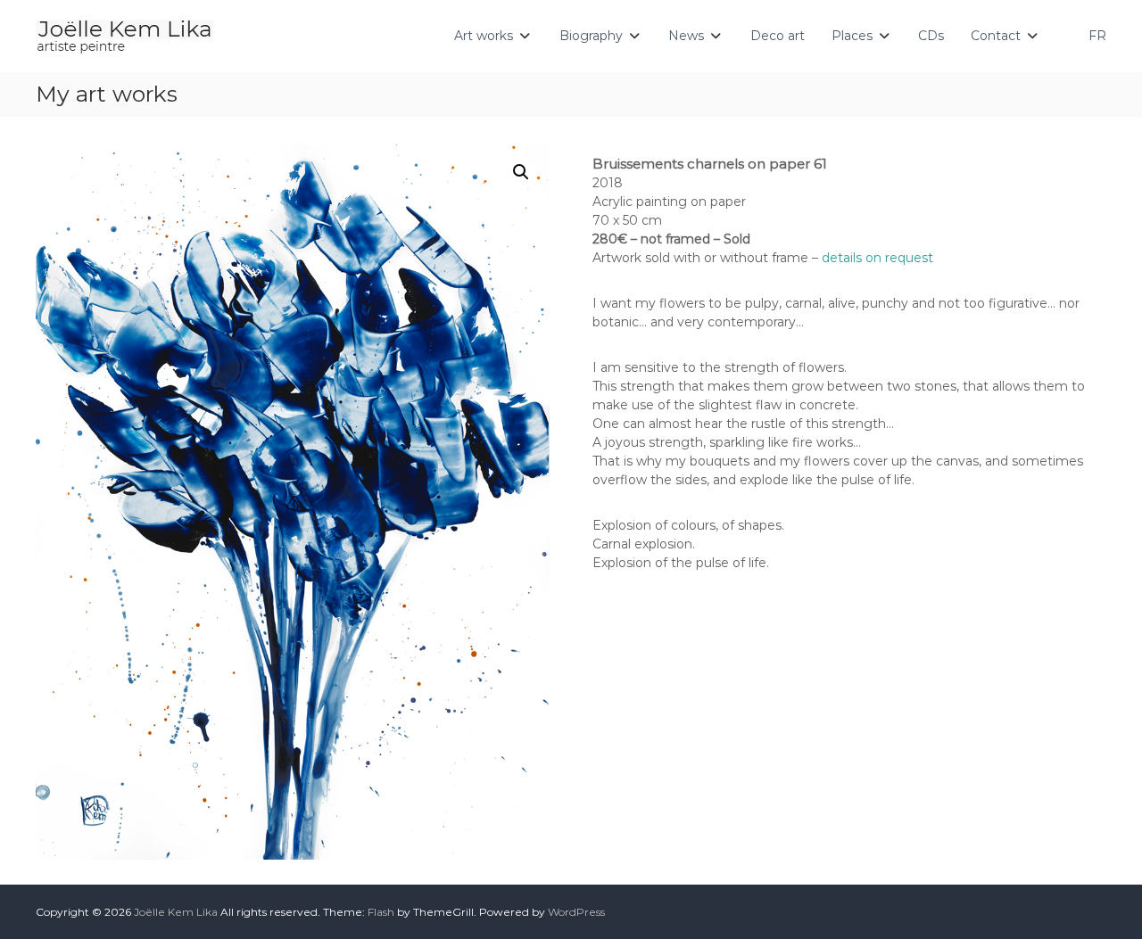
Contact (996, 36)
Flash (381, 911)
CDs (931, 36)
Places (852, 36)
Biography (591, 36)
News (686, 36)
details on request (877, 258)
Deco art (777, 36)
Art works (483, 36)
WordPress (576, 911)
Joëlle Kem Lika (176, 911)
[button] (521, 172)
